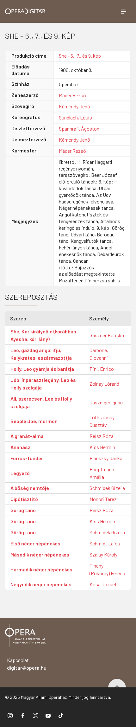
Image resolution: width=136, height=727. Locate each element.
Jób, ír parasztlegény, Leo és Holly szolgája (43, 383)
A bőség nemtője (29, 488)
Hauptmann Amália (102, 473)
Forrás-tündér (26, 458)
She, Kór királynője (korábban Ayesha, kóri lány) (43, 335)
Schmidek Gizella (107, 488)
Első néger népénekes (35, 543)
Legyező (20, 473)
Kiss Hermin (102, 447)
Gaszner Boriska (107, 335)
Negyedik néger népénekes (40, 584)
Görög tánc (23, 510)
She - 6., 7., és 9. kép (80, 56)
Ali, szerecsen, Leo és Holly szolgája (41, 402)
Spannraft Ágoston (79, 128)
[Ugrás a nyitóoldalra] (25, 11)
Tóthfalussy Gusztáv (102, 421)
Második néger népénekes (39, 554)
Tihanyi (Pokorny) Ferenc (107, 569)
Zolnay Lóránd (104, 384)
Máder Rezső (72, 95)
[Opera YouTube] (48, 715)
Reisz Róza (102, 436)
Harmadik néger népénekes (41, 569)
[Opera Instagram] (10, 715)
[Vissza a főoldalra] (25, 636)
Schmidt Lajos (105, 543)
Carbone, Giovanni (99, 354)
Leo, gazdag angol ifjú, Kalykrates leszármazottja (41, 354)
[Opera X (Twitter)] (35, 715)
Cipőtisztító (24, 499)
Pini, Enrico (102, 369)
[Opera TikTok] (61, 715)
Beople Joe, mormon (34, 421)
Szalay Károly (103, 554)
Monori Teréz (103, 499)
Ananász (20, 447)
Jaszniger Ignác (106, 402)
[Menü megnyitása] (123, 11)
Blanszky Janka (106, 458)
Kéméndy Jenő (74, 106)
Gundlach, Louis (75, 117)
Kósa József (103, 584)
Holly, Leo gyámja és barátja (42, 369)
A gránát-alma (27, 436)
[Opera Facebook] (23, 715)
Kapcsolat (26, 664)
